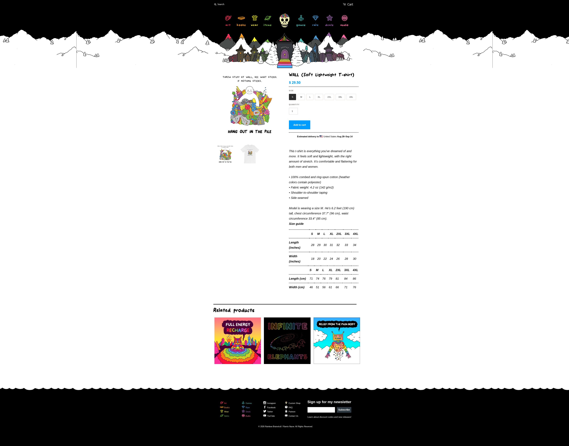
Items (226, 416)
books (241, 25)
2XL (329, 97)
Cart (350, 4)
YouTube (271, 416)
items (268, 25)
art (228, 25)
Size (291, 90)
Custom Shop (294, 403)
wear (254, 25)
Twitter (270, 412)
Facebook (271, 407)
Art (225, 403)
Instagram (271, 403)
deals (329, 25)
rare (315, 25)
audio (344, 25)
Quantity (294, 104)
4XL (351, 97)
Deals (248, 412)
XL (319, 97)
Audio (247, 416)
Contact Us (293, 416)
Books (227, 407)
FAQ (290, 407)
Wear (226, 412)
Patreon (291, 412)
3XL (340, 97)
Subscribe (344, 409)
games (301, 25)
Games (248, 403)
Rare (247, 407)
